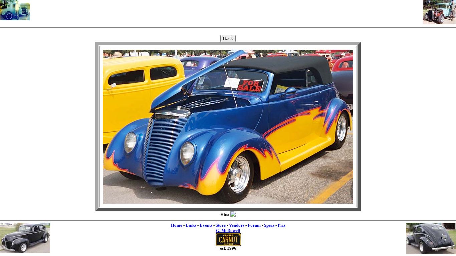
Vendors (236, 225)
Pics (281, 225)
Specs (269, 225)
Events (206, 225)
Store (221, 225)
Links (191, 225)
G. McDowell (228, 230)
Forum (254, 225)
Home (176, 225)
